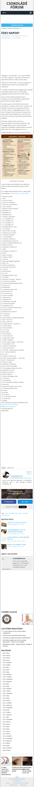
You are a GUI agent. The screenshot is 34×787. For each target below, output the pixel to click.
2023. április (6, 698)
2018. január (6, 710)
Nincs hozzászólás (15, 38)
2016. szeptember (7, 719)
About (3, 467)
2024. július (6, 684)
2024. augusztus (7, 681)
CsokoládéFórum (5, 36)
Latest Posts (10, 467)
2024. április (6, 686)
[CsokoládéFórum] (5, 477)
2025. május (6, 672)
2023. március (6, 700)
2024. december (7, 674)
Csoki (6, 513)
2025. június (6, 669)
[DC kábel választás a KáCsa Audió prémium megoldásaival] (6, 761)
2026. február (6, 658)
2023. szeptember (7, 693)
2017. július (6, 717)
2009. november (7, 748)
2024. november (7, 676)
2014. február (6, 743)
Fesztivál (25, 513)
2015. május (6, 729)
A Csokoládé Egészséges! (20, 783)
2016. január (6, 724)
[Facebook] (28, 474)
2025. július (6, 667)
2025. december (7, 662)
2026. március (6, 655)
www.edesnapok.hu (10, 406)
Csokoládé (11, 513)
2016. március (6, 722)
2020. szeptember (7, 707)
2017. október (6, 712)
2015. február (6, 733)
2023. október (6, 691)
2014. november (7, 736)
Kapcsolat (23, 785)
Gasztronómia (5, 515)
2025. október (6, 665)
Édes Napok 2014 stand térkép (20, 193)
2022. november (7, 703)
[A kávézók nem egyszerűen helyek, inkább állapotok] (27, 761)
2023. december (7, 688)
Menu (4, 12)
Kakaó (8, 783)
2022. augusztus (7, 705)
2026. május (6, 653)
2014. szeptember (7, 738)
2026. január (6, 660)
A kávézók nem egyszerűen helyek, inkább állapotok (17, 638)
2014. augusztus (7, 741)
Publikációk (13, 785)
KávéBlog (18, 781)
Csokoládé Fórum (17, 5)
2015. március (6, 731)
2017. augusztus (7, 714)
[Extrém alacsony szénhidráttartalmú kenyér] (17, 761)
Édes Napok (18, 513)
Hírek (8, 38)
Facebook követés (17, 25)
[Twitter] (30, 474)
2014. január (6, 745)
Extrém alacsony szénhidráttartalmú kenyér (14, 635)
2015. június (6, 726)
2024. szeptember (7, 679)
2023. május (6, 695)
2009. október (6, 750)
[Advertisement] (17, 19)
